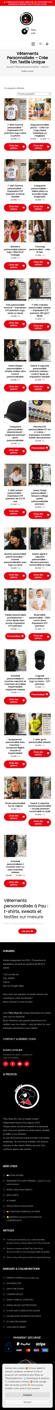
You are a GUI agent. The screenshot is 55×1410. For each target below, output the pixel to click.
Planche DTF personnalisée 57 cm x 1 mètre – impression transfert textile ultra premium (40, 432)
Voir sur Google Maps (13, 985)
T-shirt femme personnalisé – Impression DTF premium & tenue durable (15, 191)
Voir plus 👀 (27, 931)
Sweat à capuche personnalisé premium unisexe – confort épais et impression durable (40, 371)
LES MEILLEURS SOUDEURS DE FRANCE (23, 1316)
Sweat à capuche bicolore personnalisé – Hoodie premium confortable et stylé (39, 807)
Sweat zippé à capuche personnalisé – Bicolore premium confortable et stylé (39, 559)
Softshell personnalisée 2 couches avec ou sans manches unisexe (15, 867)
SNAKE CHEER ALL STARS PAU (19, 1300)
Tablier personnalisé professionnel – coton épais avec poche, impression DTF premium (15, 620)
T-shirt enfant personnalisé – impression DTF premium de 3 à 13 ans (15, 496)
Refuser (27, 1402)
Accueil (9, 67)
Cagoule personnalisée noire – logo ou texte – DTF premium (39, 679)
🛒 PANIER (11, 1200)
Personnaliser (38, 448)
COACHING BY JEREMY (16, 1327)
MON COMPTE (12, 1195)
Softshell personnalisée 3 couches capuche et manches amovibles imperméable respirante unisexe (15, 682)
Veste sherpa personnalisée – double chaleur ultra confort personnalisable (15, 371)
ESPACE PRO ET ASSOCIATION (19, 1206)
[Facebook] (12, 1064)
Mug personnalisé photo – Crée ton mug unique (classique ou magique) (39, 130)
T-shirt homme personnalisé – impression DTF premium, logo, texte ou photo (15, 130)
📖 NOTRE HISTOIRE (14, 1175)
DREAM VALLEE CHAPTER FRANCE (21, 1305)
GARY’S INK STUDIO (15, 1289)
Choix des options (13, 146)
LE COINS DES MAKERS (16, 1321)
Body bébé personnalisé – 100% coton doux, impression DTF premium (39, 620)
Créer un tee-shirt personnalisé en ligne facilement (28, 1257)
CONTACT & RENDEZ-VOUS (19, 1039)
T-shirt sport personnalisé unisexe (40, 741)
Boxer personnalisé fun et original (15, 804)
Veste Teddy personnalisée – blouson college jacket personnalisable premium (39, 497)
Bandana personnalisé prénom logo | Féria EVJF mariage (15, 250)
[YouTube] (19, 1064)
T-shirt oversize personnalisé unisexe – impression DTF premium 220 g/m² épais (40, 310)
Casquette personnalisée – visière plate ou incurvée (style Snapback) (39, 191)
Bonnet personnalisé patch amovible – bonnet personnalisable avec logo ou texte (15, 559)
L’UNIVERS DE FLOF (14, 1294)
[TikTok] (26, 1064)
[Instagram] (5, 1064)
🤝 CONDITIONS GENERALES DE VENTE (23, 1211)
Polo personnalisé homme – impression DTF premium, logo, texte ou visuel (15, 309)
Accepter (27, 1395)
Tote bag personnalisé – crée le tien (39, 249)
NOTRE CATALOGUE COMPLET (19, 1190)
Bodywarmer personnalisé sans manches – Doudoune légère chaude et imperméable (15, 746)
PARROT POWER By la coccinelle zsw (22, 1278)
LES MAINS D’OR (13, 1283)
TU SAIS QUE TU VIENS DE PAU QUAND (23, 1311)
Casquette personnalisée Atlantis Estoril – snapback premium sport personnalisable (15, 433)
